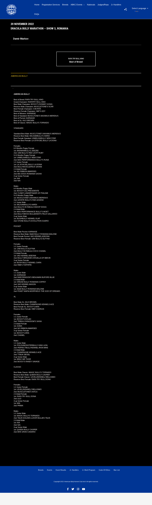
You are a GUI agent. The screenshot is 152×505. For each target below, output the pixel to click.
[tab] (19, 76)
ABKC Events (76, 5)
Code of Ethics (104, 470)
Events (49, 470)
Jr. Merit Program (88, 470)
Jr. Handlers (116, 5)
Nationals (91, 5)
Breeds (65, 5)
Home (36, 5)
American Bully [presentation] (19, 76)
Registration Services (51, 5)
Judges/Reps (103, 5)
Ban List (117, 470)
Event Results (61, 470)
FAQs (36, 14)
